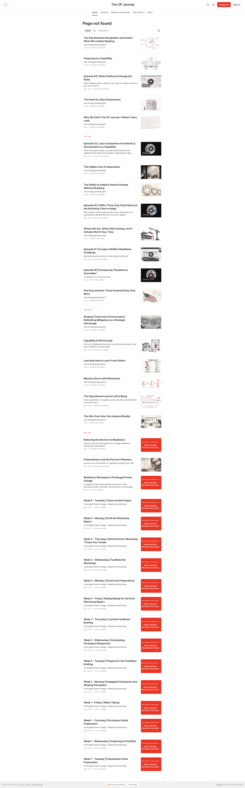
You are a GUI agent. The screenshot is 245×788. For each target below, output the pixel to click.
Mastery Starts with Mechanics (102, 378)
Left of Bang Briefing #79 (95, 191)
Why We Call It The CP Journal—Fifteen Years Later (110, 119)
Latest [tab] (87, 30)
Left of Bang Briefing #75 (95, 364)
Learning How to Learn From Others (105, 360)
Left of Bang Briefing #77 (95, 297)
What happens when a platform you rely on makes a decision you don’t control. (110, 84)
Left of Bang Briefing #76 (95, 327)
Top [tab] (94, 30)
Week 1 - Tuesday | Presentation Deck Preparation (106, 760)
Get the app (132, 785)
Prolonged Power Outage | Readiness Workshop (105, 504)
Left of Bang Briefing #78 (95, 235)
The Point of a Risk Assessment (102, 99)
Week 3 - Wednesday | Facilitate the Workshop (105, 561)
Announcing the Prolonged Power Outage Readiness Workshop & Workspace (107, 444)
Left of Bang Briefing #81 (95, 124)
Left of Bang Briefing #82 (95, 103)
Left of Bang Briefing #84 (95, 44)
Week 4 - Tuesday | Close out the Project (107, 500)
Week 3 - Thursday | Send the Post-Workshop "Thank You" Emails (111, 541)
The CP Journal (97, 490)
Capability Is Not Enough (98, 340)
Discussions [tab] (103, 30)
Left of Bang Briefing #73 (95, 420)
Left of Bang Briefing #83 (95, 62)
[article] (122, 44)
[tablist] (97, 30)
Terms (27, 785)
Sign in (237, 4)
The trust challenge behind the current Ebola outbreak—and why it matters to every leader (110, 345)
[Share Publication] (213, 4)
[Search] (208, 4)
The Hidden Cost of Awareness (102, 166)
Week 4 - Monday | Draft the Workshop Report (106, 520)
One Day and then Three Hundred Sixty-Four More (110, 292)
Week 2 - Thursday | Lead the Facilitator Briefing (107, 621)
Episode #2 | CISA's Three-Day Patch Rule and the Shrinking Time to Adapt (110, 207)
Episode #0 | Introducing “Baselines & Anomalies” (106, 272)
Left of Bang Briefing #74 (95, 382)
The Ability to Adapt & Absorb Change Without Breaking (106, 186)
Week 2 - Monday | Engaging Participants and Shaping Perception (110, 683)
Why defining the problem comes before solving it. (106, 256)
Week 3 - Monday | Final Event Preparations (109, 580)
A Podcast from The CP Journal (97, 277)
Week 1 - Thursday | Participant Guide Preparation (106, 722)
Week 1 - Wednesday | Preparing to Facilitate (110, 741)
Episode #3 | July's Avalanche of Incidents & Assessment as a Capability (109, 145)
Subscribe (224, 4)
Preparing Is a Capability (98, 58)
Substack (219, 785)
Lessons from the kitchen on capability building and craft (109, 463)
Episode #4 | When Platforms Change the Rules (108, 78)
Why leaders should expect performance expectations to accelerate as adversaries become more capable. (108, 213)
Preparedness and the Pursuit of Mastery (108, 459)
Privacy (21, 785)
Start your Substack (117, 785)
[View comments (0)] (103, 51)
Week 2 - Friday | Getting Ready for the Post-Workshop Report (110, 600)
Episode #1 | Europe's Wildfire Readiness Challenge (107, 251)
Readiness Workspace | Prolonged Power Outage (108, 479)
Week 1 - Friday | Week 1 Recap (102, 702)
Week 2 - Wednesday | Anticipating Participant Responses (104, 642)
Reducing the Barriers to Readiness (104, 439)
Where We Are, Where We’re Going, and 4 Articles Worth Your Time (108, 230)
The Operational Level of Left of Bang (105, 396)
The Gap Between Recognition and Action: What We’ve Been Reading (108, 39)
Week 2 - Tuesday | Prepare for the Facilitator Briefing (110, 662)
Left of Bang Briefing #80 (95, 170)
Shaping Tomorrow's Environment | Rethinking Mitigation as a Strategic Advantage (104, 320)
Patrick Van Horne (98, 48)
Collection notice (37, 785)
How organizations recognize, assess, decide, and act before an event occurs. (110, 401)
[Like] (85, 510)
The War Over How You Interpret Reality (107, 416)
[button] (94, 12)
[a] (151, 81)
